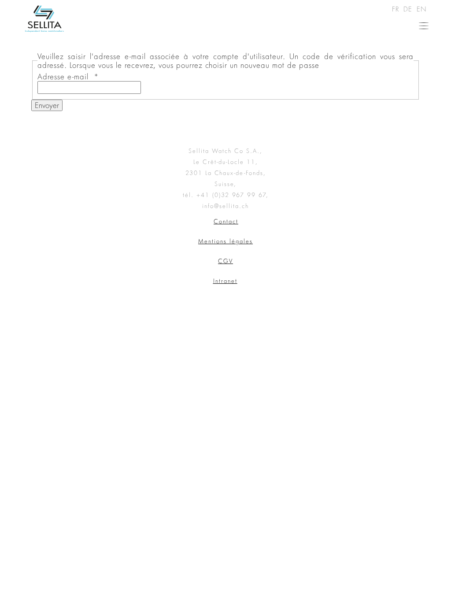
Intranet (225, 281)
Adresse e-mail (68, 76)
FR (397, 8)
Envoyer (47, 105)
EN (422, 8)
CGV (225, 261)
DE (409, 8)
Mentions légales (225, 241)
